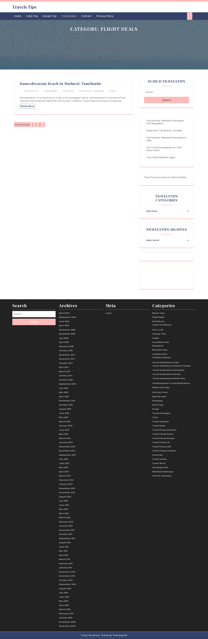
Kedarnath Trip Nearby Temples (164, 130)
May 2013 (63, 467)
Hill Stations (158, 321)
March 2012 (65, 517)
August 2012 (65, 496)
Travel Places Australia (164, 430)
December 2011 (67, 530)
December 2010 (67, 572)
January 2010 (66, 617)
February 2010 (66, 613)
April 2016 (64, 396)
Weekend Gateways (162, 471)
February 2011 (66, 563)
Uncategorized (160, 467)
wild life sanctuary (161, 475)
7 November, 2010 (31, 91)
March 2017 (64, 371)
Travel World (159, 463)
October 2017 (66, 363)
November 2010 (67, 576)
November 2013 (67, 450)
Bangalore (157, 345)
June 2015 (64, 413)
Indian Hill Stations (162, 324)
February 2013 (66, 480)
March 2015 (65, 421)
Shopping (157, 400)
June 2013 (64, 463)
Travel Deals (69, 16)
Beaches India (86, 91)
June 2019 (64, 321)
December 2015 (67, 400)
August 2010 (65, 588)
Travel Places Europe (163, 438)
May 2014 (63, 434)
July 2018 (63, 338)
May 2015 (63, 417)
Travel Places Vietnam (164, 450)
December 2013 (67, 446)
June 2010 (64, 597)
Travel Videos (159, 459)
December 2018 (67, 329)
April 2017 (64, 367)
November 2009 (67, 626)
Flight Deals (99, 91)
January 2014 (66, 442)
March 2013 (65, 475)
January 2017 (65, 375)
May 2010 (63, 601)
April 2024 (64, 313)
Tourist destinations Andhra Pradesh (171, 365)
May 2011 (63, 551)
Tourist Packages (161, 413)
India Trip (32, 16)
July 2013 (63, 459)
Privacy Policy (105, 16)
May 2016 (63, 392)
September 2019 (67, 317)
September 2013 (67, 455)
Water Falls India (161, 387)
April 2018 (64, 342)
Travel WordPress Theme (95, 635)
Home (17, 16)
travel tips (157, 455)
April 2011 (63, 555)
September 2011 (67, 538)
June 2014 (64, 430)
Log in (109, 313)
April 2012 (64, 513)
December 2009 (67, 622)
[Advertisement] (166, 277)
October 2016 (66, 380)
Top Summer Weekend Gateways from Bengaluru (165, 122)
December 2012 (67, 488)
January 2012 (66, 526)
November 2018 (67, 334)
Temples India (159, 354)
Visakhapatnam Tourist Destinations (171, 383)
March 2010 (65, 609)
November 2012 (67, 492)
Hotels (155, 338)
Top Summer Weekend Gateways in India (166, 139)
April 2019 (64, 325)
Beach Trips (158, 313)
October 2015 (66, 405)
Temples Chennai (161, 357)
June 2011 (64, 546)
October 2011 (65, 534)
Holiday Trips (159, 334)
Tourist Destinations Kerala (166, 374)
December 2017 (67, 354)
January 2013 (66, 484)
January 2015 (66, 425)
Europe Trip (49, 16)
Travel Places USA (161, 446)
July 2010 (63, 592)
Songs (155, 409)
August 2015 (65, 409)
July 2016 (63, 388)
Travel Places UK (161, 442)
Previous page (22, 124)
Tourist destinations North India (168, 378)
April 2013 (64, 471)
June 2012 (64, 505)
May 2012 (63, 509)
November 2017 (67, 359)
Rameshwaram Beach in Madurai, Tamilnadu (60, 83)
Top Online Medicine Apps (160, 157)
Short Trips (158, 405)
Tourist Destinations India (165, 362)
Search (166, 100)
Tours (155, 417)
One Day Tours (160, 392)
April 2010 (64, 605)
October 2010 (66, 580)
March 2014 (65, 438)
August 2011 (65, 542)
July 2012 (63, 500)
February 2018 (66, 346)
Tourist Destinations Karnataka (168, 370)
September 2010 (67, 584)
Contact (86, 16)
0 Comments (68, 91)
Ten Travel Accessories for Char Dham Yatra (164, 149)
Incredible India (160, 342)
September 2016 (67, 384)
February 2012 (66, 521)
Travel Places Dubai (162, 434)
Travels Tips (24, 7)
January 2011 (65, 567)
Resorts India (159, 396)
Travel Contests (160, 421)
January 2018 (66, 350)
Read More (27, 106)
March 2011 (64, 559)
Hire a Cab (158, 329)
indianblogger (50, 91)
